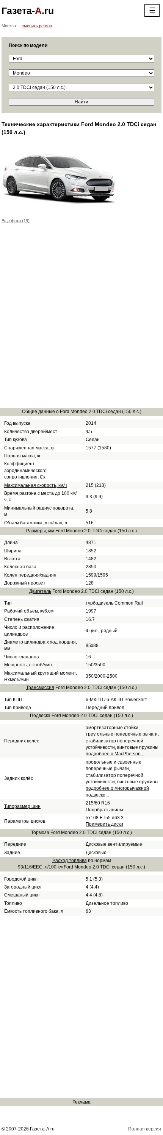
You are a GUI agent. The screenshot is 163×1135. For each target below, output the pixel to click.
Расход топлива (69, 860)
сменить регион (37, 25)
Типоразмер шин (22, 806)
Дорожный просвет (24, 583)
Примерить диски (104, 824)
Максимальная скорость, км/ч (35, 485)
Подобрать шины (104, 809)
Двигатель (40, 591)
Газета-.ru (28, 10)
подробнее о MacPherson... (115, 753)
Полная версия (144, 1129)
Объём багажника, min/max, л (35, 522)
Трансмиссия (40, 687)
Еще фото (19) (16, 220)
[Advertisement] (81, 320)
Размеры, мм (40, 530)
